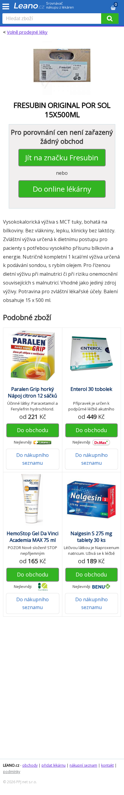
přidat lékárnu (54, 765)
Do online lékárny (62, 189)
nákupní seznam (83, 765)
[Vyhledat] (110, 18)
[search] (53, 19)
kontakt (107, 765)
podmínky (11, 771)
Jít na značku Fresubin (61, 157)
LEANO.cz (11, 765)
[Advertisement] (62, 691)
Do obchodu (32, 430)
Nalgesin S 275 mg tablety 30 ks (91, 536)
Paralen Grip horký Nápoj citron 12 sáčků (32, 392)
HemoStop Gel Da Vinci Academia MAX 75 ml (32, 536)
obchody (30, 765)
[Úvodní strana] (44, 7)
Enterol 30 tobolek (91, 389)
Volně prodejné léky (27, 32)
